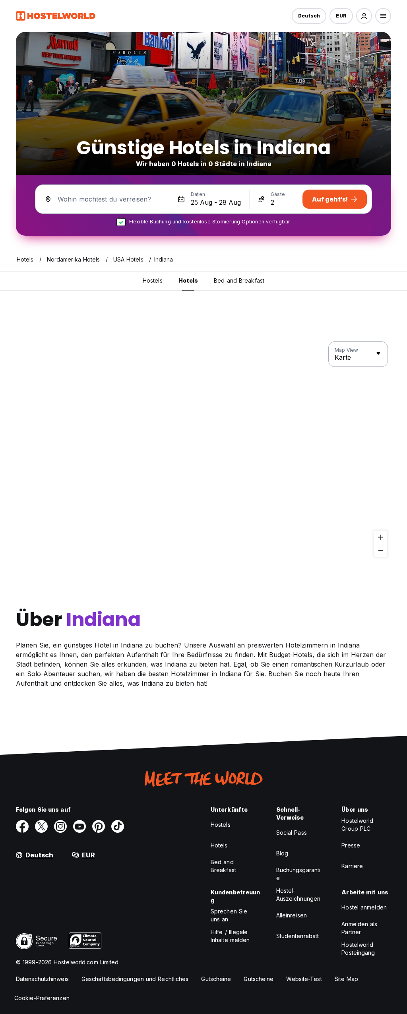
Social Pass (291, 832)
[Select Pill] (364, 16)
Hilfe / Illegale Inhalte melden (230, 936)
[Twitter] (41, 826)
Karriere (352, 866)
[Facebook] (22, 826)
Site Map (347, 978)
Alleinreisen (291, 915)
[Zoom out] (380, 550)
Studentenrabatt (297, 936)
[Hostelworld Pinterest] (98, 826)
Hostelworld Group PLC (357, 824)
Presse (350, 845)
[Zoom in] (380, 537)
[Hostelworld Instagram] (60, 826)
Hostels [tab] (153, 280)
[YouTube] (79, 826)
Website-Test (304, 978)
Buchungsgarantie (298, 874)
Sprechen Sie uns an (229, 915)
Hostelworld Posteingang (358, 948)
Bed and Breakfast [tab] (239, 280)
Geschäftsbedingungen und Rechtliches (135, 978)
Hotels (219, 845)
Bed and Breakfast (223, 866)
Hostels (221, 824)
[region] (203, 449)
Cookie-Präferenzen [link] (42, 998)
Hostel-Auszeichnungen (298, 894)
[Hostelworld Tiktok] (117, 826)
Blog (282, 853)
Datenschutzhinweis (42, 978)
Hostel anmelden (364, 907)
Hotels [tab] (188, 280)
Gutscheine (216, 978)
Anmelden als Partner (359, 928)
